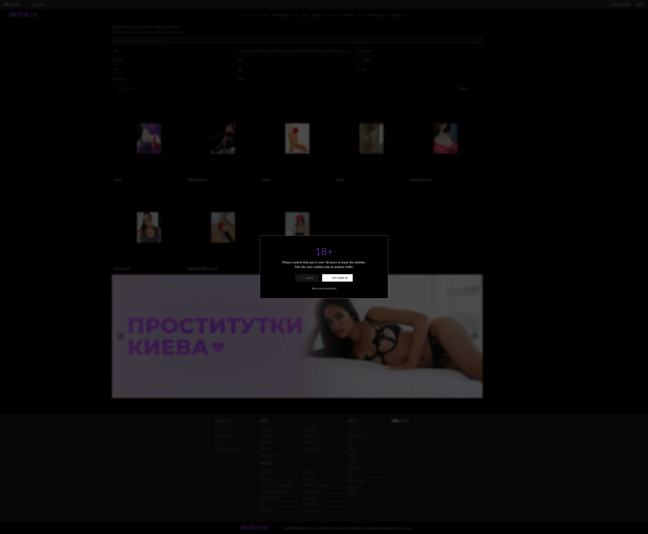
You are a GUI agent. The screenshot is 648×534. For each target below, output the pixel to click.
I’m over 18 (340, 277)
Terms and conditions (324, 288)
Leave (310, 277)
